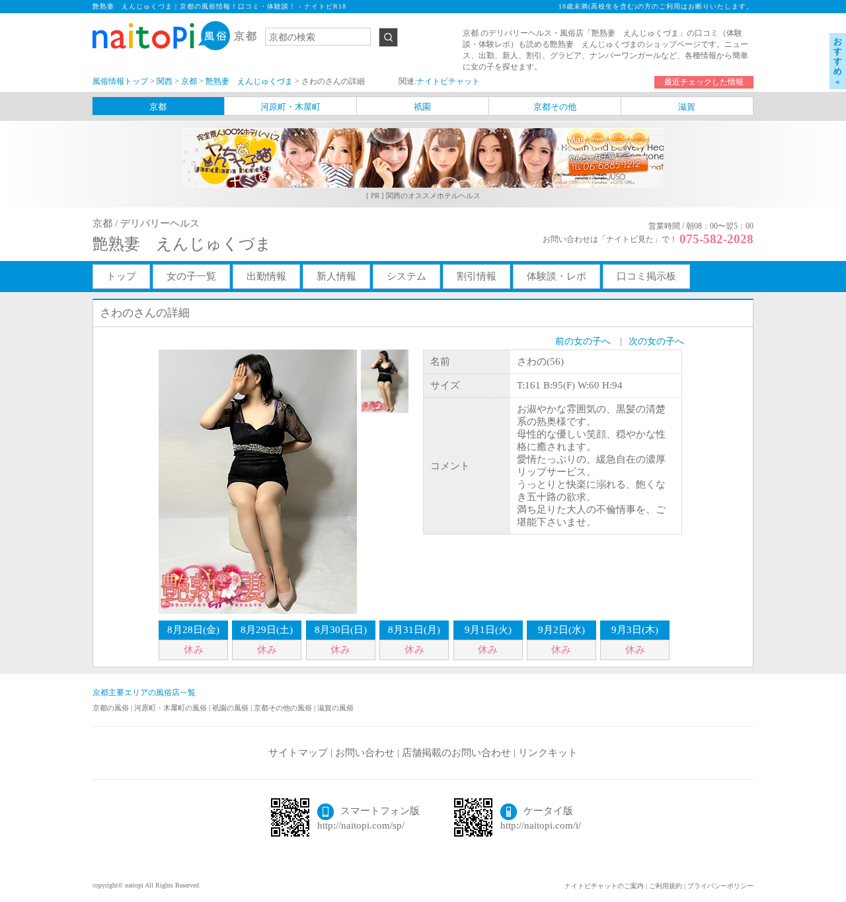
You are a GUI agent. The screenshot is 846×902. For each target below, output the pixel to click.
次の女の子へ (656, 341)
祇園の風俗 (231, 708)
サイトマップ (298, 752)
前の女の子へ (583, 341)
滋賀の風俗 (335, 708)
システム (406, 276)
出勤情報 (266, 276)
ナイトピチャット (448, 81)
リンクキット (548, 752)
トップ (121, 276)
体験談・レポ (556, 276)
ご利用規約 (665, 885)
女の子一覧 (191, 276)
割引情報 (476, 276)
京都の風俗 (112, 708)
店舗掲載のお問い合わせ (456, 752)
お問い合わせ (365, 752)
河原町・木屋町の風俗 (171, 708)
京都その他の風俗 (284, 708)
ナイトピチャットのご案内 (604, 885)
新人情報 (336, 276)
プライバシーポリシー (720, 885)
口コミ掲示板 (646, 276)
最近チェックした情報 (704, 82)
